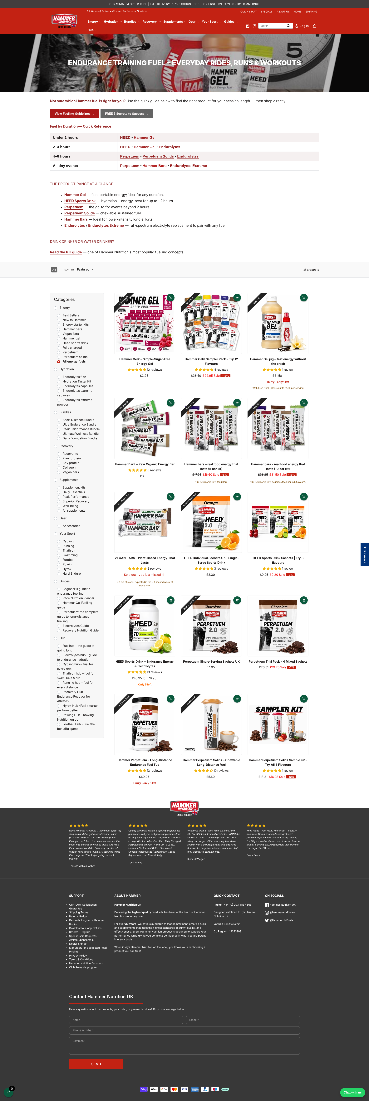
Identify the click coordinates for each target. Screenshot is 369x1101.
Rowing (68, 564)
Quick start (248, 11)
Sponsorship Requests (82, 936)
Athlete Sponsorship (81, 939)
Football (68, 560)
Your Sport (67, 533)
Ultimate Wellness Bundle (81, 434)
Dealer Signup (77, 943)
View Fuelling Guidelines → (74, 113)
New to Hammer (74, 320)
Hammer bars (72, 329)
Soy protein (71, 463)
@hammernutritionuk (282, 912)
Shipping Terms (78, 912)
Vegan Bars (71, 334)
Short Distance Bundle (78, 420)
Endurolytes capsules (78, 386)
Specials (267, 11)
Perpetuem (70, 352)
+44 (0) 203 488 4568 (237, 904)
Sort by (69, 269)
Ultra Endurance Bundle (79, 424)
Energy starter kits (76, 324)
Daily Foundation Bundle (80, 438)
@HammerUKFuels (281, 920)
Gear (63, 518)
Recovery (66, 446)
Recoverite (70, 454)
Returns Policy (78, 916)
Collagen (69, 467)
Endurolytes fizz (74, 377)
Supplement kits (74, 487)
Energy (65, 307)
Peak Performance (76, 497)
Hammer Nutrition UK (282, 904)
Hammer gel (71, 338)
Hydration (67, 369)
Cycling (68, 541)
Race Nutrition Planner (78, 598)
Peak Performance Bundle (81, 429)
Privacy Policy (78, 955)
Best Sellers (71, 315)
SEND (96, 1064)
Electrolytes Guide (76, 626)
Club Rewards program (83, 967)
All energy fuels (74, 361)
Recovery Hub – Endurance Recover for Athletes (73, 696)
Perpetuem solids (75, 357)
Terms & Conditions (81, 959)
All (54, 270)
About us (283, 11)
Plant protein (72, 458)
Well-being (70, 506)
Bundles (65, 412)
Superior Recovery (76, 501)
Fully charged (72, 347)
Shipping (311, 11)
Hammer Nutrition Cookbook (86, 963)
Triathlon (69, 550)
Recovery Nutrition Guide (81, 630)
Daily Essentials (74, 492)
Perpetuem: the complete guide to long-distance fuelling (77, 616)
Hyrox (67, 569)
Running (68, 546)
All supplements (74, 510)
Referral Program (79, 931)
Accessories (71, 526)
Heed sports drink (75, 343)
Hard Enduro (72, 573)
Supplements (69, 480)
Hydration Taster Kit (77, 381)
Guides (65, 581)
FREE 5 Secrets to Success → (126, 113)
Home (298, 11)
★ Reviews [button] (365, 554)
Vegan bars (71, 472)
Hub (63, 638)
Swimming (70, 555)
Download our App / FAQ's (85, 928)
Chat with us (353, 1092)
